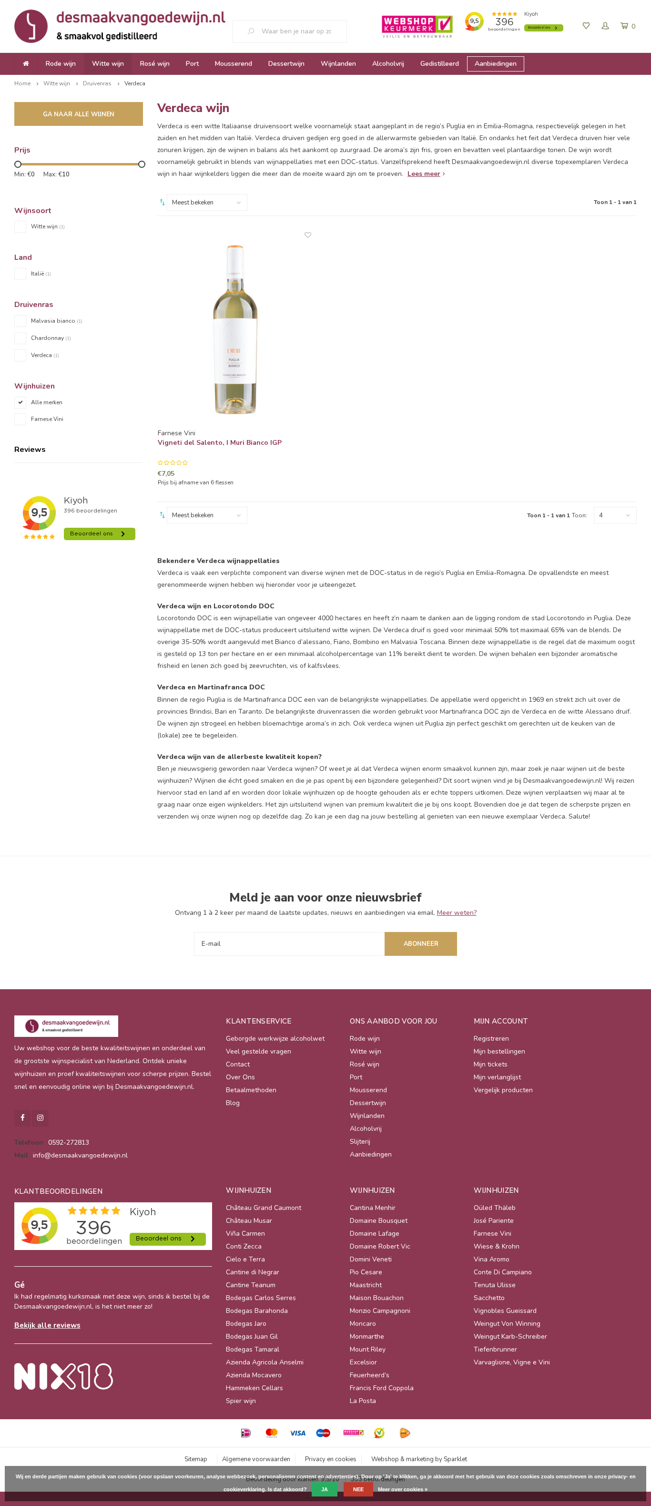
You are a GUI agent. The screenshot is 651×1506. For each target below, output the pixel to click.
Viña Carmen (245, 1233)
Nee (358, 1489)
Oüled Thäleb (495, 1207)
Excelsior (363, 1362)
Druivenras (97, 83)
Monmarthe (367, 1336)
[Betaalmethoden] (246, 1433)
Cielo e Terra (245, 1259)
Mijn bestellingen (499, 1051)
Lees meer (423, 173)
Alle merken (46, 402)
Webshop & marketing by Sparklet (419, 1459)
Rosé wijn (155, 63)
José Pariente (494, 1220)
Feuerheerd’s (369, 1375)
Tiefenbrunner (495, 1349)
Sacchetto (489, 1297)
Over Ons (240, 1077)
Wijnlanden (338, 63)
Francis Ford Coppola (382, 1388)
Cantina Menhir (373, 1207)
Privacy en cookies (330, 1459)
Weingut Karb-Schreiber (510, 1336)
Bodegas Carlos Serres (261, 1297)
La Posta (363, 1400)
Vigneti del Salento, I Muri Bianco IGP (220, 442)
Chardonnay (51, 338)
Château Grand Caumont (263, 1207)
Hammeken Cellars (254, 1388)
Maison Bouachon (377, 1297)
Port (192, 63)
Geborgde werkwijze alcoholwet (275, 1038)
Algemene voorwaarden (256, 1459)
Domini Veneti (371, 1259)
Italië (41, 273)
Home (22, 83)
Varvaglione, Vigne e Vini (512, 1362)
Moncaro (363, 1323)
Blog (233, 1102)
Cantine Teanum (250, 1285)
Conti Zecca (244, 1246)
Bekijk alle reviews (47, 1325)
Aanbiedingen (496, 63)
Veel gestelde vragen (258, 1051)
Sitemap (195, 1459)
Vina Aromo (491, 1259)
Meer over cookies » (402, 1489)
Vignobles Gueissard (505, 1310)
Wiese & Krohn (496, 1246)
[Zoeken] (254, 31)
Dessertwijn (286, 63)
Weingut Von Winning (507, 1323)
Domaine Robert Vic (380, 1246)
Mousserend (233, 63)
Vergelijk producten (503, 1090)
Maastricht (366, 1285)
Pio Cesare (366, 1272)
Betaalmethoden (251, 1090)
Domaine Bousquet (378, 1220)
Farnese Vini (47, 419)
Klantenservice (258, 1021)
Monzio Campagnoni (380, 1310)
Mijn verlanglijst (497, 1077)
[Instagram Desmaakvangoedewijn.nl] (40, 1118)
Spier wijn (241, 1400)
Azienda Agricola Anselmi (265, 1362)
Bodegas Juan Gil (252, 1336)
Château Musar (249, 1220)
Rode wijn (61, 63)
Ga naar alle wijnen (79, 114)
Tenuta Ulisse (495, 1285)
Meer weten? (457, 912)
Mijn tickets (491, 1064)
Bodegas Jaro (246, 1323)
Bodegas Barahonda (257, 1310)
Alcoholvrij (388, 63)
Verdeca (134, 83)
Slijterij (360, 1141)
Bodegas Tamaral (252, 1349)
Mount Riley (368, 1349)
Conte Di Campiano (503, 1272)
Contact (238, 1064)
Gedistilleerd (439, 63)
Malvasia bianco (56, 321)
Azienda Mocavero (254, 1375)
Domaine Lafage (374, 1233)
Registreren (491, 1038)
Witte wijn (108, 63)
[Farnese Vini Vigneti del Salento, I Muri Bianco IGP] (235, 330)
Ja (324, 1489)
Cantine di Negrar (252, 1272)
